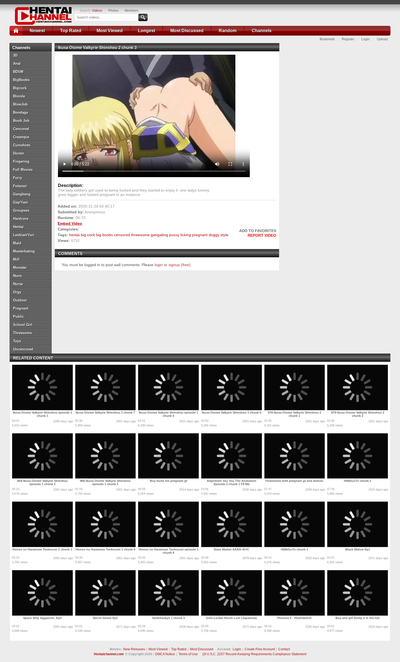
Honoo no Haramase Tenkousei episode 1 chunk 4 (168, 551)
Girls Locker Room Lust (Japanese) (231, 618)
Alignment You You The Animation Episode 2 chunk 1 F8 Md (231, 482)
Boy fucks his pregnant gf (168, 480)
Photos (113, 11)
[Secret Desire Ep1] (105, 592)
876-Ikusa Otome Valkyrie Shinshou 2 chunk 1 (294, 414)
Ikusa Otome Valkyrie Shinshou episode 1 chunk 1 (42, 414)
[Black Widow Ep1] (357, 524)
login (159, 265)
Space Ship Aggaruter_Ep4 (42, 618)
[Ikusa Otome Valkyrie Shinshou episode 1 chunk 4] (168, 387)
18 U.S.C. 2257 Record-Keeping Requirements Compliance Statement (254, 654)
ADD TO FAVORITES (257, 231)
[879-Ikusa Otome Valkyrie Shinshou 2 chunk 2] (357, 387)
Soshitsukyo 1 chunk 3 (168, 618)
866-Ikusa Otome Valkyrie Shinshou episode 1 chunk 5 (105, 482)
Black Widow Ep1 (357, 549)
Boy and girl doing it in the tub (358, 618)
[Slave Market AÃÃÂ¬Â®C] (231, 524)
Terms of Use (188, 654)
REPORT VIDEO (262, 235)
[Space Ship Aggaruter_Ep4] (42, 592)
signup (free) (179, 265)
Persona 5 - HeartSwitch (294, 618)
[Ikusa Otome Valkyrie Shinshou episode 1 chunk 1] (42, 387)
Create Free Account (260, 649)
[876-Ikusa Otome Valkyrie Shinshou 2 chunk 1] (294, 387)
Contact (284, 649)
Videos (97, 11)
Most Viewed (110, 30)
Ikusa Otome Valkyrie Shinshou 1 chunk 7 (105, 412)
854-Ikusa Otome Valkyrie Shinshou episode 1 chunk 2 (42, 482)
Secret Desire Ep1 (105, 618)
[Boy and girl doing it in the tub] (357, 592)
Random (227, 30)
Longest (146, 30)
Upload (382, 39)
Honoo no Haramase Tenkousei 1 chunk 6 (105, 549)
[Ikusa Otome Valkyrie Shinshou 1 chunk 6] (231, 387)
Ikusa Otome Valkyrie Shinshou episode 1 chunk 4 (168, 414)
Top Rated (70, 30)
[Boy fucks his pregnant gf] (168, 456)
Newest (37, 30)
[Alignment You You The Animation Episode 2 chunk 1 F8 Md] (231, 456)
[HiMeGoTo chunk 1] (294, 524)
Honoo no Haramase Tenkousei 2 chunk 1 (42, 549)
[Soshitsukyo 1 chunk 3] (168, 592)
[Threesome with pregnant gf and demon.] (294, 456)
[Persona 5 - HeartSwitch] (294, 592)
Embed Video (70, 223)
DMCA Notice (165, 654)
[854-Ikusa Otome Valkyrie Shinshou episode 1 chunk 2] (42, 456)
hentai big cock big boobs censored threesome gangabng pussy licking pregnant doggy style (148, 235)
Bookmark (327, 39)
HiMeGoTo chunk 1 (294, 549)
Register (348, 39)
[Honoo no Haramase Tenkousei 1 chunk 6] (105, 524)
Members (132, 11)
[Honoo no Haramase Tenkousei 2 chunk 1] (42, 524)
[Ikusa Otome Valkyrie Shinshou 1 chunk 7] (105, 387)
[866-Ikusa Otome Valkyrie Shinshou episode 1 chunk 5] (105, 456)
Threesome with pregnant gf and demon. (294, 480)
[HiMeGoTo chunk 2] (357, 456)
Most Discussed (187, 30)
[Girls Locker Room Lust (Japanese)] (231, 592)
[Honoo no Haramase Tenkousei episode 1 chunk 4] (168, 524)
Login (365, 39)
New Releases (134, 649)
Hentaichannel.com (109, 654)
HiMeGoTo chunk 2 (357, 480)
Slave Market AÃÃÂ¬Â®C (231, 549)
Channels (262, 30)
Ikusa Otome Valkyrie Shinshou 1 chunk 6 (231, 412)
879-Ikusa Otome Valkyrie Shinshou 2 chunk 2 (357, 414)
